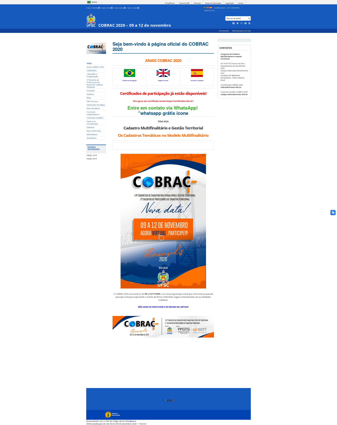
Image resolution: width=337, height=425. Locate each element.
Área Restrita (224, 31)
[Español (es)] (210, 8)
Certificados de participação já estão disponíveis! (163, 93)
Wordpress (131, 421)
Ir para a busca (119, 8)
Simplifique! (170, 3)
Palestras (90, 127)
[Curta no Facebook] (234, 23)
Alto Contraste (233, 8)
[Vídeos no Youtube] (242, 23)
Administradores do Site (241, 31)
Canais (240, 3)
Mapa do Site (210, 10)
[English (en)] (207, 8)
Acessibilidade (219, 8)
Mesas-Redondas (94, 131)
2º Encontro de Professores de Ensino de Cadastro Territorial (95, 83)
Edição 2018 (92, 155)
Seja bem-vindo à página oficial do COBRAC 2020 (161, 46)
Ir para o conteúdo (93, 8)
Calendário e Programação (92, 75)
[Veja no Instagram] (245, 23)
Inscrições (91, 90)
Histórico (90, 94)
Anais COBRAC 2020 (95, 67)
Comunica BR (184, 3)
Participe (197, 3)
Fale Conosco (92, 101)
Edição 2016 (92, 158)
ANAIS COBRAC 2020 (163, 60)
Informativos (92, 134)
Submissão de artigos (96, 105)
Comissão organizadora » (93, 113)
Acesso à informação (213, 3)
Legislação (230, 3)
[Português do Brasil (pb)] (204, 8)
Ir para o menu (106, 8)
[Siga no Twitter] (238, 23)
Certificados (92, 70)
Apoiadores (91, 138)
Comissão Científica (95, 118)
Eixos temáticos (93, 108)
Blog (89, 98)
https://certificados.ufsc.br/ (180, 101)
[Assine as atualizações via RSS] (249, 23)
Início (89, 63)
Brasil (94, 2)
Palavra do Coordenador (92, 122)
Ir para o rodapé (133, 8)
